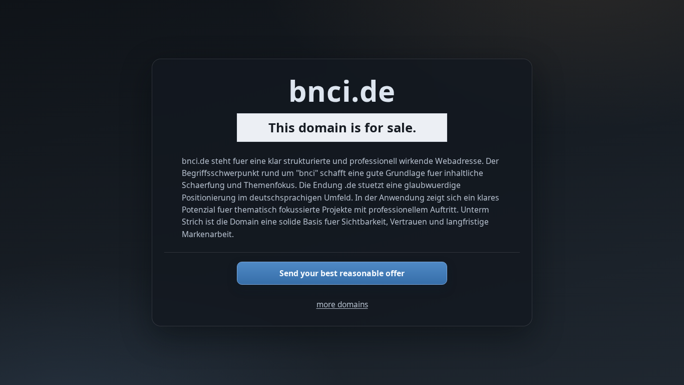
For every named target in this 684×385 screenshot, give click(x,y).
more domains (342, 304)
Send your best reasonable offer (342, 273)
